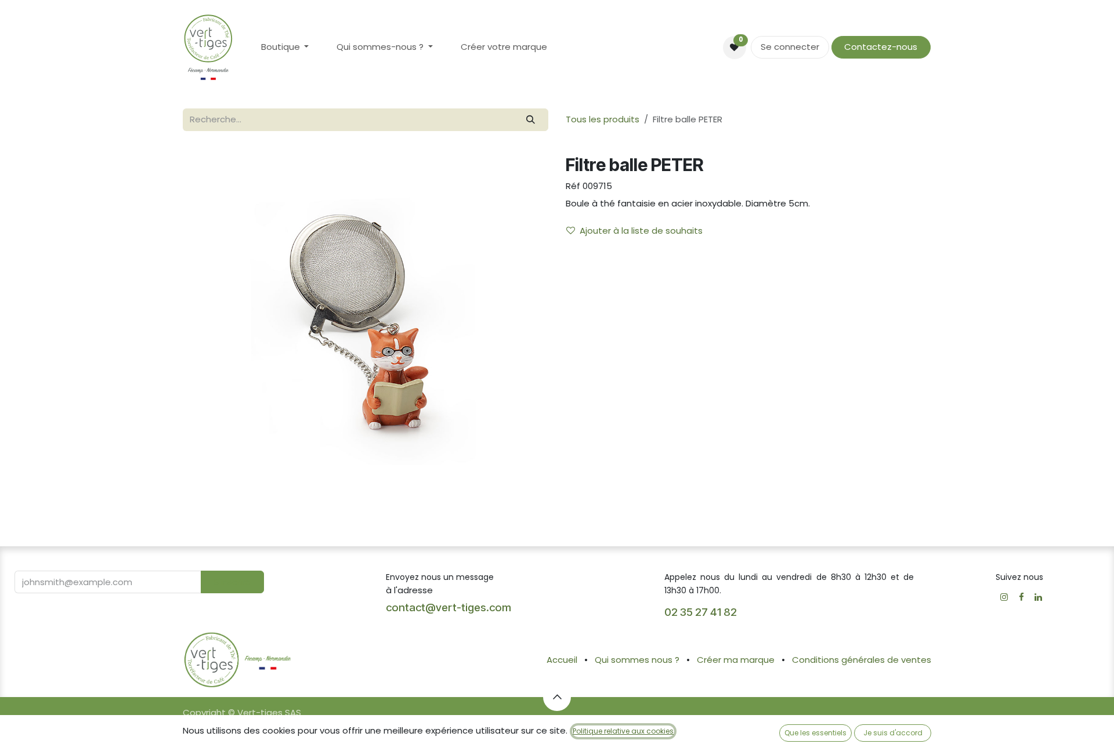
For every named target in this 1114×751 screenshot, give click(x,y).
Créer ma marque (736, 660)
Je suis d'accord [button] (893, 733)
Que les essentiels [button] (815, 733)
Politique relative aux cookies (623, 731)
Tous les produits (602, 119)
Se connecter (790, 47)
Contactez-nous (880, 47)
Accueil (562, 660)
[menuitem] (285, 47)
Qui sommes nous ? (637, 660)
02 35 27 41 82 (701, 612)
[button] (232, 582)
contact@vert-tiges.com (448, 607)
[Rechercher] (530, 119)
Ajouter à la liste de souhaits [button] (641, 230)
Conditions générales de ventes (861, 660)
